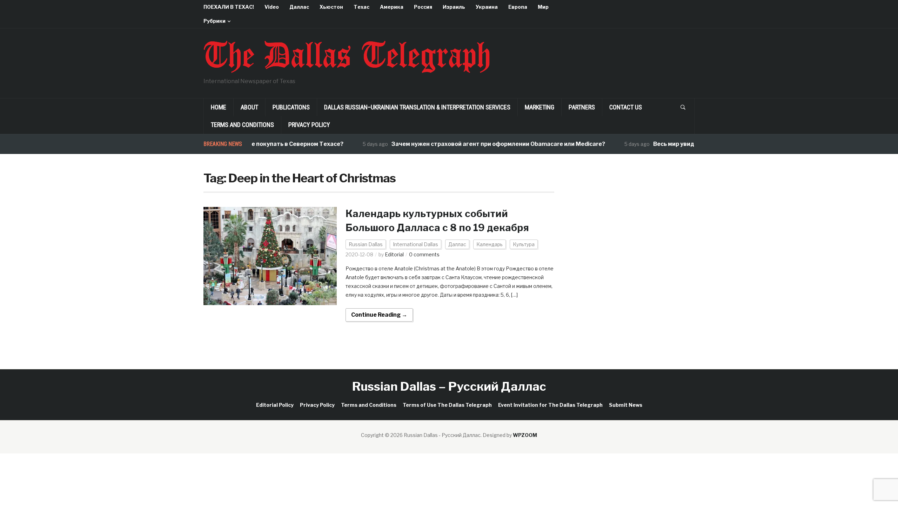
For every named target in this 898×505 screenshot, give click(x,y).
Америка (391, 7)
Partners (582, 107)
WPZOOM (525, 435)
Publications (291, 107)
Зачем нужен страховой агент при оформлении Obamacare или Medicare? (487, 144)
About (249, 107)
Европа (517, 7)
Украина (487, 7)
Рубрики (214, 21)
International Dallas (415, 244)
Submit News (625, 405)
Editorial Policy (275, 405)
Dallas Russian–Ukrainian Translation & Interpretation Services (417, 107)
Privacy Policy (309, 124)
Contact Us (625, 107)
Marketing (539, 107)
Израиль (454, 7)
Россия (423, 7)
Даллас (299, 7)
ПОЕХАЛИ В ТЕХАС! (228, 7)
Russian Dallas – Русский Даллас (449, 386)
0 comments (424, 254)
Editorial (394, 254)
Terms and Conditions (242, 124)
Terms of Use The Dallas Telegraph (447, 405)
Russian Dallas (366, 244)
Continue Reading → (379, 314)
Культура (524, 244)
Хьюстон (331, 7)
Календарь (489, 244)
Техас (361, 7)
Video (271, 7)
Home (218, 107)
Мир (543, 7)
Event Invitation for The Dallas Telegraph (550, 405)
